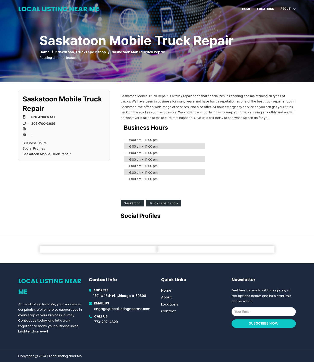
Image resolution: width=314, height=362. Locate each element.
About (166, 297)
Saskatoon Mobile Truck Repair (47, 154)
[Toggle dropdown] (294, 8)
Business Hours (35, 143)
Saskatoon (64, 52)
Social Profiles (34, 148)
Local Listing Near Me (58, 9)
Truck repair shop (90, 52)
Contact (168, 311)
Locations (265, 9)
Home (246, 9)
